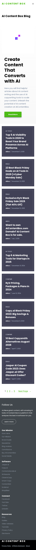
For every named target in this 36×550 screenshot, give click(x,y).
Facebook (6, 499)
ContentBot (6, 484)
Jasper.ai (5, 464)
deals (8, 164)
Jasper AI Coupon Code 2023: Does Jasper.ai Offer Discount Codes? (16, 370)
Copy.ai (5, 468)
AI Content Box (14, 3)
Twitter (5, 505)
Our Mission (6, 436)
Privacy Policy (7, 530)
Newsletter (6, 443)
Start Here (6, 433)
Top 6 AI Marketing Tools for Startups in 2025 (18, 258)
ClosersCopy (7, 477)
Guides (4, 520)
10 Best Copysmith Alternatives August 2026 (18, 342)
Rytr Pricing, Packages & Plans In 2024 (17, 286)
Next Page (24, 391)
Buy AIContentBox (9, 453)
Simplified (5, 490)
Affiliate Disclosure (18, 546)
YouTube (5, 502)
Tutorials (5, 527)
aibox (8, 221)
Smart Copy (6, 481)
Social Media (7, 456)
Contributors (7, 449)
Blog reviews (7, 446)
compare (9, 279)
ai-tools (9, 131)
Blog (3, 517)
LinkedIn (5, 509)
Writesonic (6, 474)
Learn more (9, 422)
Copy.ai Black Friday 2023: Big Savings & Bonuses (18, 314)
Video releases (7, 524)
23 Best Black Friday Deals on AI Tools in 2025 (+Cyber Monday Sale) (17, 172)
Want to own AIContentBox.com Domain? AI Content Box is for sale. (17, 229)
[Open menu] (33, 4)
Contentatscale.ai (9, 471)
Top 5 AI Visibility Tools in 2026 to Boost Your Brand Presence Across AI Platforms (17, 141)
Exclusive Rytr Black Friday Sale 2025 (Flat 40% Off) (17, 201)
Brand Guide (6, 440)
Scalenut (5, 487)
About (28, 546)
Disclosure (6, 533)
